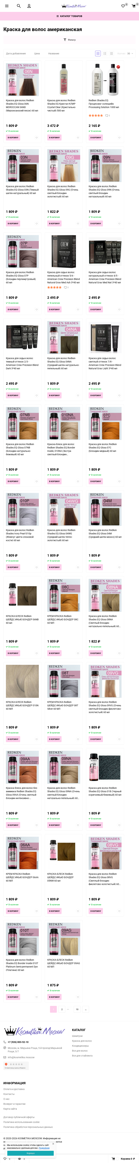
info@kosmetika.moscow (21, 1057)
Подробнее (44, 1148)
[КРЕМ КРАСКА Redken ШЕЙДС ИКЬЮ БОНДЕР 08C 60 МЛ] (63, 595)
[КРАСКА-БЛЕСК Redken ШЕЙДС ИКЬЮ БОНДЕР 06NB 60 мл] (22, 595)
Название (53, 53)
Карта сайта (10, 1109)
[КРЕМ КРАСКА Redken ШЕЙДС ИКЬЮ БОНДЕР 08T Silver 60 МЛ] (63, 681)
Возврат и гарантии (14, 1104)
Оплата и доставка (14, 1089)
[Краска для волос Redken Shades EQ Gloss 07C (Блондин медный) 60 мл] (105, 423)
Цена (37, 53)
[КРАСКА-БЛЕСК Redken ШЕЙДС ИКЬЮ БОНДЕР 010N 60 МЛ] (22, 681)
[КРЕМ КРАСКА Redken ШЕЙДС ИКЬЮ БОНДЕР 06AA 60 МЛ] (22, 853)
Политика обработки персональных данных (28, 1127)
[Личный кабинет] (29, 6)
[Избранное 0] (123, 6)
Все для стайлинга (82, 1055)
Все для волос (80, 1051)
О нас (6, 1099)
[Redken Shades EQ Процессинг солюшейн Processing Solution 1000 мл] (105, 79)
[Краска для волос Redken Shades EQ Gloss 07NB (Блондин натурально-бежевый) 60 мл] (22, 423)
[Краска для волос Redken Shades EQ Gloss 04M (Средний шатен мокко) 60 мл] (105, 509)
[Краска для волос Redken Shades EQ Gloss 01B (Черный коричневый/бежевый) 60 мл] (105, 767)
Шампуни (77, 1036)
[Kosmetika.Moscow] (35, 1031)
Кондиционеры (80, 1046)
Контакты (9, 1094)
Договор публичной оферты (19, 1117)
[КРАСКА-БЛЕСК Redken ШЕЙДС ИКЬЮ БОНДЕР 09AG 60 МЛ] (63, 939)
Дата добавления (16, 53)
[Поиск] (19, 6)
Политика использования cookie (21, 1122)
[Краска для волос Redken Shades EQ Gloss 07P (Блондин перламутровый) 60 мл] (22, 251)
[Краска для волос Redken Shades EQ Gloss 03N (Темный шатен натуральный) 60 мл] (22, 165)
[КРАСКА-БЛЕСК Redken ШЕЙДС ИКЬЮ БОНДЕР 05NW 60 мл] (63, 853)
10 (77, 1009)
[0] (134, 6)
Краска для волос (82, 1041)
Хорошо (31, 1153)
